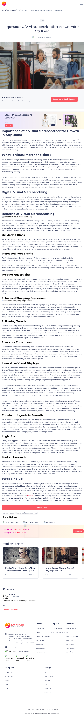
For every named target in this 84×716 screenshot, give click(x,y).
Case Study (39, 644)
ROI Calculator (40, 652)
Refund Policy (40, 709)
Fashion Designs (71, 628)
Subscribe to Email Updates (64, 99)
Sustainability (40, 640)
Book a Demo (42, 507)
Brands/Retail (11, 10)
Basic (46, 696)
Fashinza (31, 496)
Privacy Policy (30, 709)
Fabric (68, 632)
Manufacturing (70, 648)
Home (4, 10)
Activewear (48, 692)
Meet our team (9, 676)
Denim (47, 684)
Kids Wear (48, 680)
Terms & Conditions (52, 709)
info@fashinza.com (24, 651)
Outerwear (48, 688)
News (6, 684)
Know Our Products (72, 636)
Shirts (46, 672)
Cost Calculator (41, 648)
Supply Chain (70, 640)
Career (7, 680)
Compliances (40, 628)
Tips (18, 10)
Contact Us (78, 531)
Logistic (38, 632)
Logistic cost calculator (43, 636)
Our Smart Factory (57, 628)
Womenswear (49, 676)
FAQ (6, 688)
